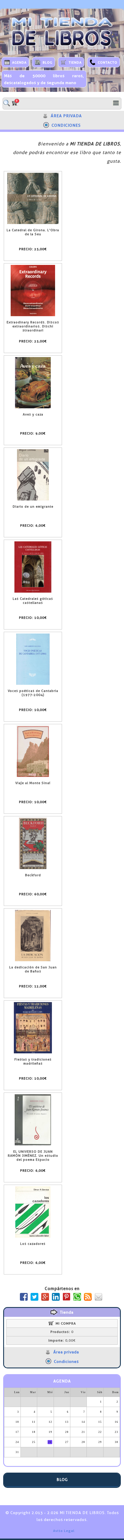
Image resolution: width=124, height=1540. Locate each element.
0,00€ (62, 1340)
